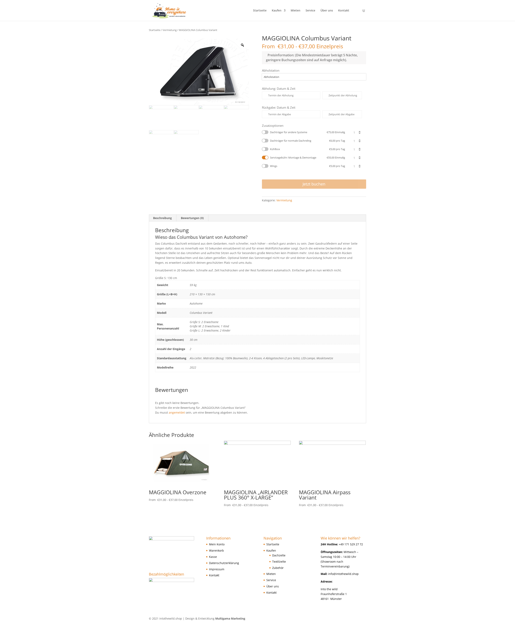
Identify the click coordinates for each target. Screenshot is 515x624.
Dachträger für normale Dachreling (307, 140)
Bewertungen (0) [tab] (192, 218)
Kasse (213, 557)
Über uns (326, 10)
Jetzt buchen (314, 184)
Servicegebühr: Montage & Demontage (307, 157)
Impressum (216, 569)
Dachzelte (278, 555)
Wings (307, 166)
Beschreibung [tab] (162, 218)
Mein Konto (217, 544)
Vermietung (170, 30)
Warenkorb (216, 550)
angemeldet (177, 412)
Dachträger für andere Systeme (307, 132)
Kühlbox (307, 149)
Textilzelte (279, 561)
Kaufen (276, 10)
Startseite (260, 10)
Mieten (295, 10)
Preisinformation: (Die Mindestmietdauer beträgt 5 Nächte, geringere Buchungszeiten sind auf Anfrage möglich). (312, 57)
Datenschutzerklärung (224, 563)
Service (310, 10)
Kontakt (343, 10)
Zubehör (278, 568)
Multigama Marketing (230, 618)
